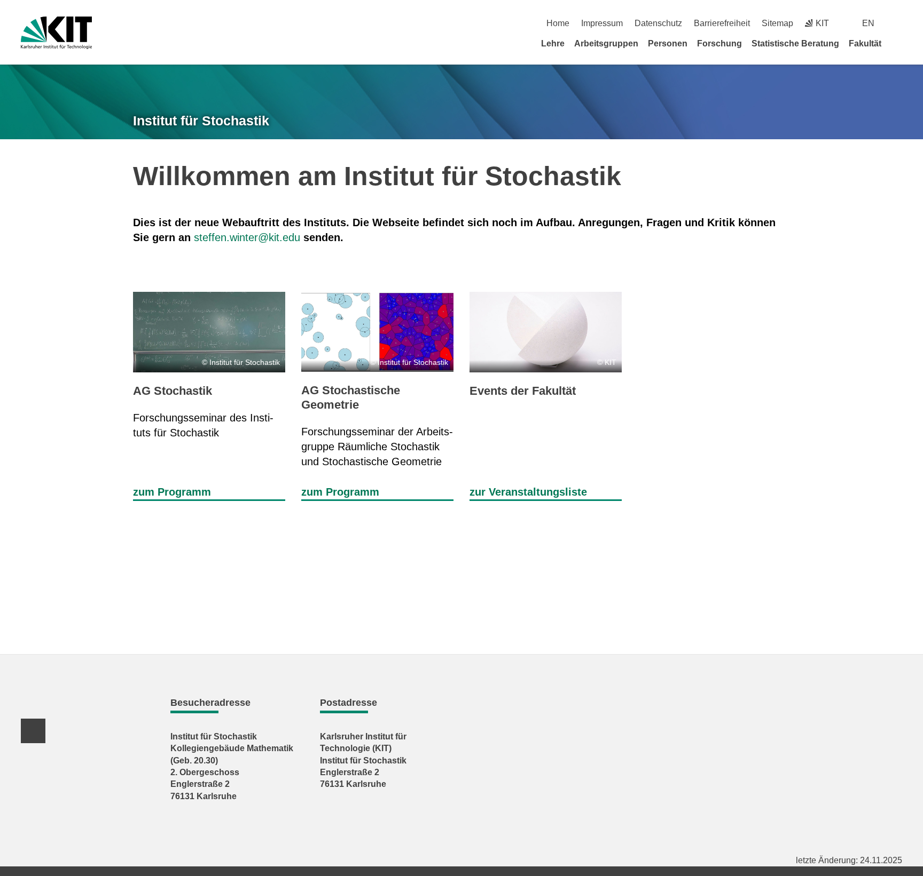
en (868, 23)
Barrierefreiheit (722, 23)
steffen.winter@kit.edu (247, 237)
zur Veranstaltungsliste (528, 492)
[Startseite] (898, 43)
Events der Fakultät (523, 390)
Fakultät (865, 43)
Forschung (719, 43)
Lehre (553, 43)
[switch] (898, 23)
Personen (667, 43)
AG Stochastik (172, 390)
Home (557, 23)
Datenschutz (658, 23)
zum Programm (172, 492)
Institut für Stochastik (201, 120)
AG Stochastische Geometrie (350, 397)
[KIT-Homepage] (56, 33)
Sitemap (777, 23)
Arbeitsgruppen (606, 43)
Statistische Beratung (795, 43)
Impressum (602, 23)
